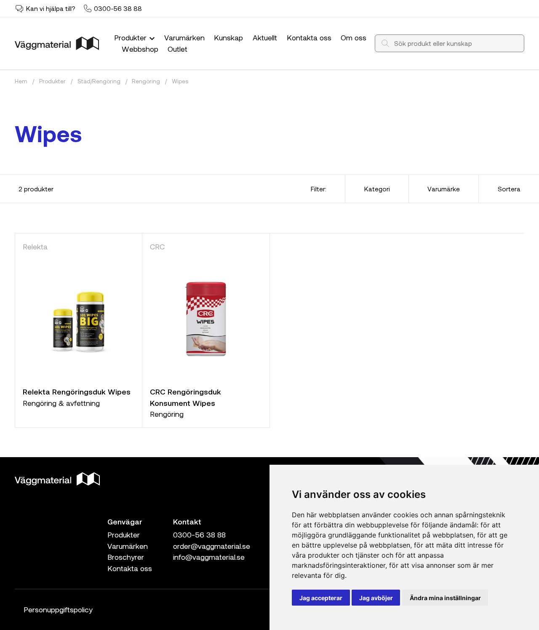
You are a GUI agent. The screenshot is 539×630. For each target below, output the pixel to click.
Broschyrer (125, 556)
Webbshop (140, 48)
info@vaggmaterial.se (209, 556)
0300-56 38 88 (118, 8)
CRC (157, 246)
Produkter (131, 37)
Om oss (353, 37)
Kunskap (228, 37)
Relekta (35, 246)
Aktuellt (265, 37)
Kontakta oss (309, 37)
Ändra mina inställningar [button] (445, 597)
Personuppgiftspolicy (58, 609)
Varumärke (443, 189)
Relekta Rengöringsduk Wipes (77, 391)
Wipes (180, 81)
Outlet (177, 48)
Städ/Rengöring (98, 81)
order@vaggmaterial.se (211, 546)
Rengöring (146, 81)
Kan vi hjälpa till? (50, 8)
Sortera (509, 189)
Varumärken (184, 37)
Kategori (377, 189)
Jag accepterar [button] (320, 597)
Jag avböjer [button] (376, 597)
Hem (21, 81)
